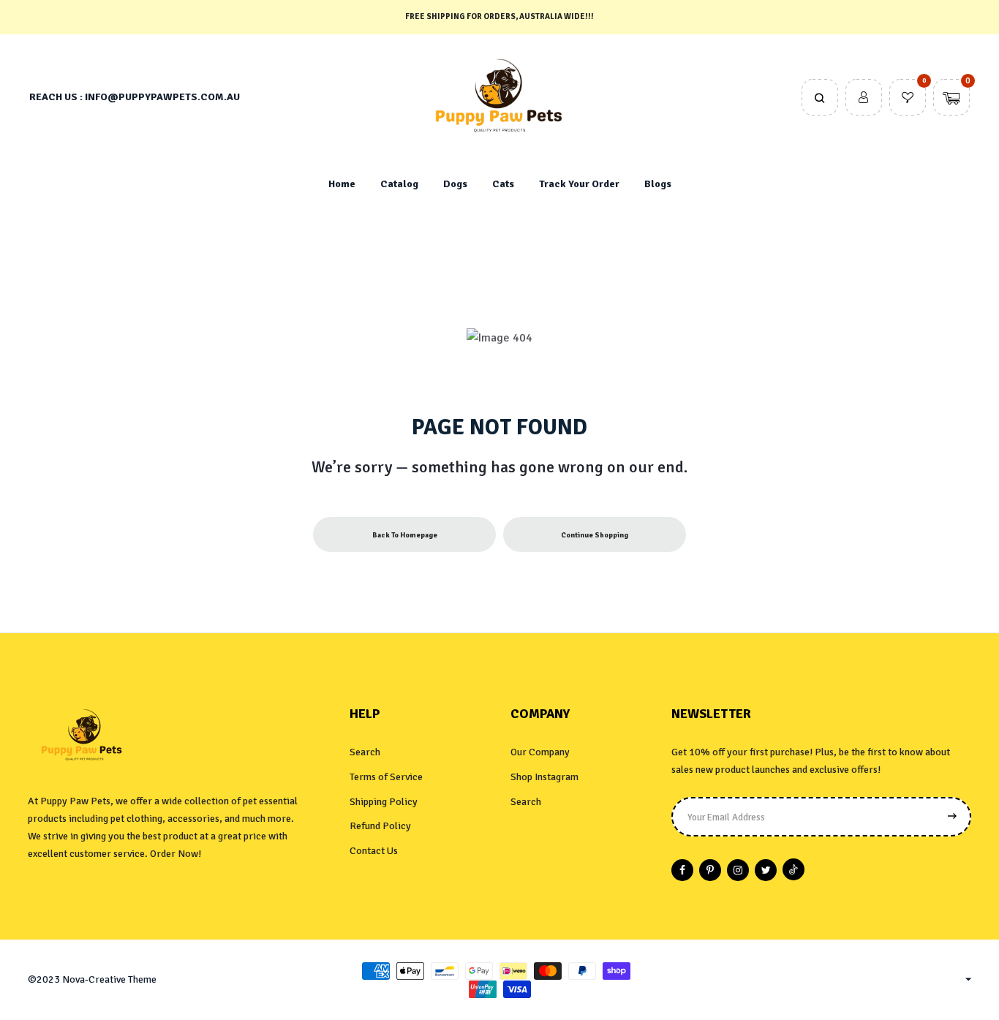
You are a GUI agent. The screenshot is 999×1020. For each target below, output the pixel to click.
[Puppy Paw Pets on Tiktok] (793, 869)
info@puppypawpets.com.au (162, 97)
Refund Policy (380, 826)
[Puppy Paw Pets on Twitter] (766, 870)
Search (365, 752)
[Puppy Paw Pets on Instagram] (738, 870)
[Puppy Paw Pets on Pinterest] (710, 870)
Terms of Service (386, 777)
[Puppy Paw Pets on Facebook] (682, 870)
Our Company (540, 752)
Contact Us (374, 851)
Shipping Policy (384, 802)
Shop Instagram (544, 777)
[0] (907, 98)
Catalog (399, 184)
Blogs (657, 184)
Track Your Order (579, 184)
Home (341, 184)
